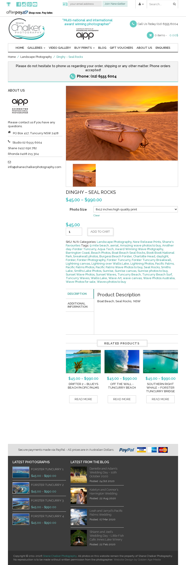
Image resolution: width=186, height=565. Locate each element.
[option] (84, 175)
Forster (71, 260)
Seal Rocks (152, 267)
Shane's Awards (10, 4)
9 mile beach (99, 245)
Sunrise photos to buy (153, 271)
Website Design (123, 559)
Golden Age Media (149, 559)
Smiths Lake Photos (87, 271)
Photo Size (78, 209)
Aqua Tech (106, 249)
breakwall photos (85, 256)
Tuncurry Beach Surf (157, 274)
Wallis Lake (99, 278)
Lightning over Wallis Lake (110, 263)
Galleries (35, 47)
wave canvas (132, 278)
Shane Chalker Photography (60, 556)
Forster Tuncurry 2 (47, 485)
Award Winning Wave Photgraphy (139, 249)
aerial (114, 245)
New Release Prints (147, 242)
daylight (162, 256)
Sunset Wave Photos (80, 274)
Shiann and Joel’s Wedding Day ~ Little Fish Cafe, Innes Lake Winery (107, 535)
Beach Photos (100, 252)
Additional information (78, 305)
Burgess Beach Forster (115, 256)
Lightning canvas (78, 263)
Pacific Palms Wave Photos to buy (119, 267)
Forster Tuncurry (118, 260)
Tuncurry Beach (129, 274)
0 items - (161, 35)
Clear (96, 215)
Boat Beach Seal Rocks (128, 252)
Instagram (24, 4)
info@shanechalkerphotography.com (34, 167)
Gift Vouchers (121, 47)
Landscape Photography (36, 56)
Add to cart (100, 231)
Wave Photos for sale (80, 281)
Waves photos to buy (111, 281)
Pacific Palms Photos (80, 267)
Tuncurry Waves (77, 278)
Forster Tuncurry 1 (47, 469)
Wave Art (115, 278)
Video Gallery (60, 47)
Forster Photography (91, 260)
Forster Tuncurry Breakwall (151, 260)
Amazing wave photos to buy (140, 245)
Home (20, 47)
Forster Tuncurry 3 (47, 500)
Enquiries (163, 47)
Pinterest (29, 4)
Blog (102, 47)
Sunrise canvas (125, 271)
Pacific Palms (164, 263)
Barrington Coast (78, 252)
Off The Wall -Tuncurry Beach (122, 385)
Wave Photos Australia (159, 278)
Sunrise (108, 271)
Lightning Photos (142, 263)
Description (77, 293)
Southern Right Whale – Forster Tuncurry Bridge (160, 387)
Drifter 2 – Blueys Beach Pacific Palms (83, 385)
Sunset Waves (106, 274)
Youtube (35, 4)
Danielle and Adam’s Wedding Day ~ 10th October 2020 (103, 472)
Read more (83, 399)
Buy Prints (83, 47)
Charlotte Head (144, 256)
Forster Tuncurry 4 (47, 516)
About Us (144, 47)
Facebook (18, 4)
